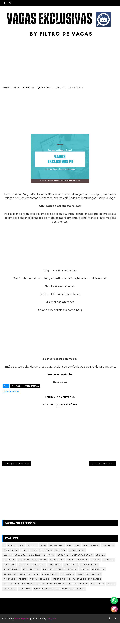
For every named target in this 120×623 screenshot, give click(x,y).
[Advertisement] (60, 60)
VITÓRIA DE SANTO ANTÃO (70, 589)
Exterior (9, 560)
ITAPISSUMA (38, 564)
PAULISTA (25, 574)
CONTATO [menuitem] (28, 87)
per (36, 574)
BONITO (26, 550)
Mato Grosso (31, 569)
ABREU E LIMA (16, 545)
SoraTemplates (22, 618)
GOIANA (95, 560)
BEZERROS (108, 545)
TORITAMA (25, 589)
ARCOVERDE (57, 545)
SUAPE (111, 584)
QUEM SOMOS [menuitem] (45, 87)
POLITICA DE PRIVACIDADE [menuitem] (70, 87)
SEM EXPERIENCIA (78, 584)
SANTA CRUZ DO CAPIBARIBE (85, 579)
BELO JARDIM (90, 545)
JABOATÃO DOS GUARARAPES (81, 564)
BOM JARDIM (11, 550)
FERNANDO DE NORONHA (32, 560)
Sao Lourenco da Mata (18, 584)
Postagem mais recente (16, 463)
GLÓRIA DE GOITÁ (77, 560)
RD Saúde (9, 579)
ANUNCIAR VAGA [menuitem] (10, 87)
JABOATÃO (55, 564)
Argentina (73, 545)
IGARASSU (9, 564)
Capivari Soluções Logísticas (22, 555)
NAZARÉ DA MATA (67, 569)
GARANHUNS (57, 560)
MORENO (48, 569)
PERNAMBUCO (50, 574)
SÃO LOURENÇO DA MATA (50, 584)
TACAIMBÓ (10, 589)
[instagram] (9, 3)
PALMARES (98, 569)
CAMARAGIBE (77, 550)
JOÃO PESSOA (12, 569)
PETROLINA (67, 574)
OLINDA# (16, 386)
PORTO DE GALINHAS (89, 574)
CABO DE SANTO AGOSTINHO (50, 550)
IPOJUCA (23, 564)
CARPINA (49, 555)
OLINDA (84, 569)
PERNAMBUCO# (31, 386)
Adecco (32, 545)
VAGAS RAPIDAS (43, 589)
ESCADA (100, 555)
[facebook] (4, 3)
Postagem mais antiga (102, 463)
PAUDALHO (10, 574)
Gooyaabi (51, 618)
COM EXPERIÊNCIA (82, 555)
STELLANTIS (97, 584)
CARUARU (63, 555)
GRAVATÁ (108, 560)
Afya (43, 545)
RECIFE (22, 579)
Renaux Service (39, 579)
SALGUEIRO (59, 579)
